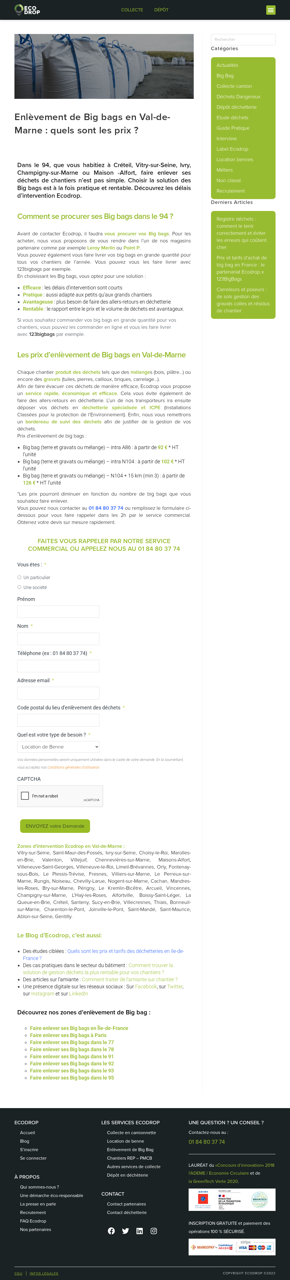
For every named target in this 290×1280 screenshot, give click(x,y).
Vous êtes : (31, 565)
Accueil (27, 1132)
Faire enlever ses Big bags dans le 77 (72, 1042)
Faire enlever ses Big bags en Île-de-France (79, 1028)
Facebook (146, 986)
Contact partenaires (126, 1204)
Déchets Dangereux (239, 96)
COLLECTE (132, 10)
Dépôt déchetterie (237, 107)
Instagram (42, 994)
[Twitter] (125, 1231)
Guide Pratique (233, 128)
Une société (35, 587)
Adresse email (35, 680)
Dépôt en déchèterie (127, 1175)
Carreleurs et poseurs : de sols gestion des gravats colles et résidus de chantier (243, 300)
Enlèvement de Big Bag (130, 1149)
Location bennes (235, 159)
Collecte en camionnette (131, 1132)
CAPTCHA (29, 779)
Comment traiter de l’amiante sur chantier (128, 979)
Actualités (227, 65)
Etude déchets (232, 117)
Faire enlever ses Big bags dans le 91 (72, 1056)
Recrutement (231, 191)
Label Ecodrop (232, 149)
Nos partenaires (35, 1229)
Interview (227, 138)
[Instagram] (154, 1231)
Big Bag (225, 75)
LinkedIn (78, 994)
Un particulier (37, 577)
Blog (24, 1141)
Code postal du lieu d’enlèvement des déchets (71, 708)
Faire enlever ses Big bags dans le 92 (72, 1063)
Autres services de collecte (134, 1166)
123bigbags (42, 334)
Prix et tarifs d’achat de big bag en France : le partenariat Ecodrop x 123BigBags (242, 268)
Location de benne (125, 1141)
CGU (18, 1273)
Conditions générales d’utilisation (73, 767)
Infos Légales (44, 1273)
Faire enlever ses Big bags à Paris (68, 1035)
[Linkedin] (140, 1231)
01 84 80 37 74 (106, 508)
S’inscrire (29, 1149)
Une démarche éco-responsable (51, 1195)
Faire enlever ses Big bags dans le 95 (72, 1078)
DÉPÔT (161, 10)
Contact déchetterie (127, 1212)
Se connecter (33, 1158)
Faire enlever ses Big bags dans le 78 (72, 1049)
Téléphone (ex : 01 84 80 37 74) (54, 653)
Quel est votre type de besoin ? (54, 735)
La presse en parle (38, 1204)
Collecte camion (234, 86)
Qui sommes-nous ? (39, 1187)
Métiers (225, 170)
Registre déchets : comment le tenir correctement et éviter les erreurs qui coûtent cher (241, 233)
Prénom (26, 599)
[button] (271, 10)
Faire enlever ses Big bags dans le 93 (72, 1071)
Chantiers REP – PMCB (129, 1158)
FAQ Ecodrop (33, 1221)
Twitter (174, 986)
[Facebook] (111, 1231)
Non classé (229, 180)
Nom (25, 626)
